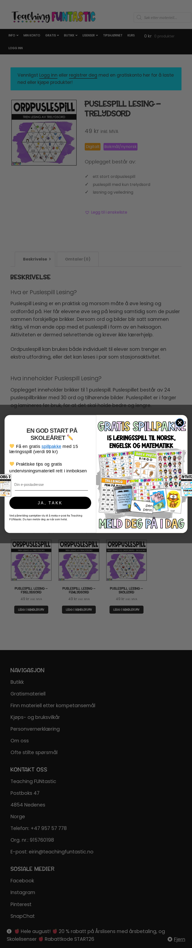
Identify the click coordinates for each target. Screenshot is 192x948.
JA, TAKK (50, 503)
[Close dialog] (180, 423)
